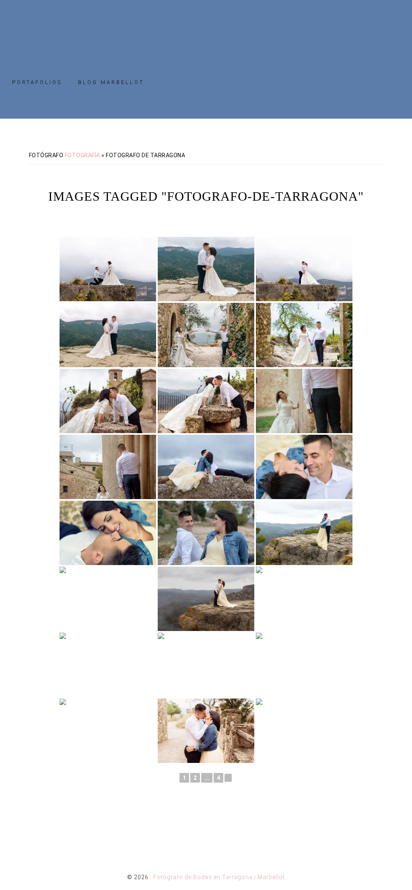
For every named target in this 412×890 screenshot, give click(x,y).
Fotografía (82, 155)
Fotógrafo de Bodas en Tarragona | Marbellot (206, 29)
